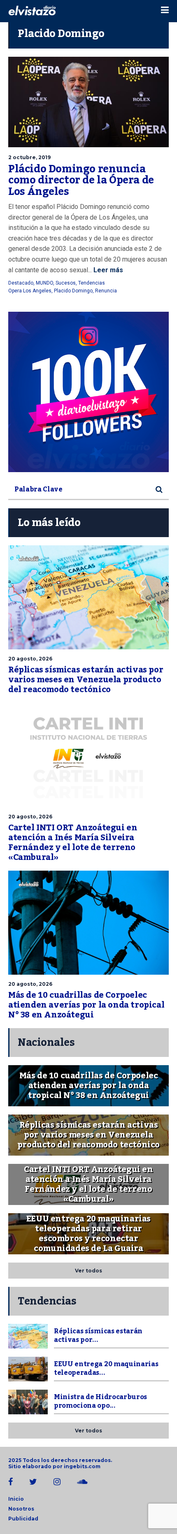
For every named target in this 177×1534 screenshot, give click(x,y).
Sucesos (66, 283)
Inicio (16, 1499)
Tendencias (91, 283)
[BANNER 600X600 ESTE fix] (88, 392)
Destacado (20, 283)
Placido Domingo (73, 291)
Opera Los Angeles (29, 291)
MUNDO (44, 283)
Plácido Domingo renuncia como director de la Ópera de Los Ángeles (81, 180)
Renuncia (106, 291)
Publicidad (23, 1518)
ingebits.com (82, 1466)
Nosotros (21, 1509)
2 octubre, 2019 (29, 157)
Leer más (107, 270)
